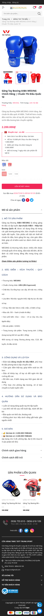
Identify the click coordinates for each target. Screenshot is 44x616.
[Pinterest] (27, 200)
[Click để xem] (22, 50)
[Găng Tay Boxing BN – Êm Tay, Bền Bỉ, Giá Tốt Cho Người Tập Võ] (32, 487)
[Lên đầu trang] (39, 598)
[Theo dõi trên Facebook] (21, 530)
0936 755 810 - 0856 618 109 (26, 521)
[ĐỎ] (10, 164)
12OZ (10, 174)
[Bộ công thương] (10, 591)
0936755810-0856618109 (24, 193)
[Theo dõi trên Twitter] (26, 530)
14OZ (16, 174)
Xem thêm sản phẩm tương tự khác (19, 261)
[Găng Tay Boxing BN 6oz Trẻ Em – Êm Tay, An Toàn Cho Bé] (11, 487)
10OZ (4, 174)
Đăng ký (15, 2)
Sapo (27, 608)
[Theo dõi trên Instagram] (32, 530)
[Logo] (18, 7)
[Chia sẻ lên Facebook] (23, 200)
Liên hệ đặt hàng (22, 186)
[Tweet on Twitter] (31, 200)
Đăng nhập (6, 2)
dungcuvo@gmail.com (12, 570)
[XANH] (4, 164)
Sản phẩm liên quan (22, 472)
